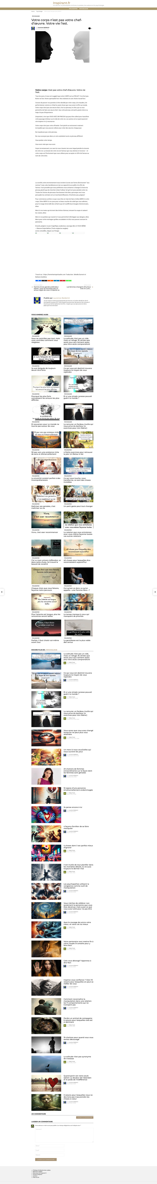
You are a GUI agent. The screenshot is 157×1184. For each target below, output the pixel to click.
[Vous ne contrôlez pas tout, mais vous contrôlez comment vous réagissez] (46, 326)
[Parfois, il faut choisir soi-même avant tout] (46, 628)
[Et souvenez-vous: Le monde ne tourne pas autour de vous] (46, 411)
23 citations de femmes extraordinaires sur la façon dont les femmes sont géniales (78, 771)
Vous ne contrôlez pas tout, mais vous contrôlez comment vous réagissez (45, 340)
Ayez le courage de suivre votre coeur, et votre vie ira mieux (77, 923)
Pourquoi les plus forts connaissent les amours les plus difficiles (45, 398)
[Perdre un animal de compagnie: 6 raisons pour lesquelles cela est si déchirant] (46, 1025)
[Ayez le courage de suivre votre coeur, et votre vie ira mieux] (46, 929)
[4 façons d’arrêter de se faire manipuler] (46, 833)
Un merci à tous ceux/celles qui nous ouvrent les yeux (77, 751)
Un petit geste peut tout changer (78, 506)
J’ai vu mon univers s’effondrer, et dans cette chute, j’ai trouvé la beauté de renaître (46, 562)
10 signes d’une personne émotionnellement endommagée (78, 789)
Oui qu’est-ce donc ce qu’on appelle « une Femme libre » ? (77, 589)
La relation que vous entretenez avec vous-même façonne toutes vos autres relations (78, 534)
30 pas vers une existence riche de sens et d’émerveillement (45, 453)
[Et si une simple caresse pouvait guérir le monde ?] (78, 384)
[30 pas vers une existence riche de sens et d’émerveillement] (46, 439)
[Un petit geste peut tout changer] (78, 493)
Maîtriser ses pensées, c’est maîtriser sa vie (43, 507)
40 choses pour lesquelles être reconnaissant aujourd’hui (77, 561)
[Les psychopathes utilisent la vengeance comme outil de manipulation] (46, 891)
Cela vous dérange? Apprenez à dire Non (77, 962)
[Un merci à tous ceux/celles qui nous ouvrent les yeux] (46, 757)
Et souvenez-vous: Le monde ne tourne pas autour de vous (45, 425)
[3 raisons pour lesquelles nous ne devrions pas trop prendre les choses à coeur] (46, 1102)
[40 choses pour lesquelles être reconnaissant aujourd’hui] (78, 548)
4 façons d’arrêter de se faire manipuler (76, 827)
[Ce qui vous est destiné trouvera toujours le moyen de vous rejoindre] (78, 356)
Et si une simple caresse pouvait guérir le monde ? (78, 397)
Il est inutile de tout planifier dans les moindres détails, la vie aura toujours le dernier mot (78, 867)
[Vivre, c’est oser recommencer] (46, 520)
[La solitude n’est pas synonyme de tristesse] (46, 1064)
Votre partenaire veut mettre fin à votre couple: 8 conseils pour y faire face (78, 943)
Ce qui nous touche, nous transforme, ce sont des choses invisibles (77, 480)
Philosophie (73, 8)
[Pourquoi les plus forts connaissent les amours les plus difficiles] (46, 384)
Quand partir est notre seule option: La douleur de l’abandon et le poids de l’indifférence (77, 1078)
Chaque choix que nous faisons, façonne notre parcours (45, 589)
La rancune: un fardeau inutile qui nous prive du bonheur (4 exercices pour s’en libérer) (78, 426)
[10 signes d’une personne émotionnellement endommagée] (46, 795)
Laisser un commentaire (84, 1117)
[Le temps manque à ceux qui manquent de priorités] (78, 602)
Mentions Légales (37, 1171)
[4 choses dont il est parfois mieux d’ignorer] (46, 853)
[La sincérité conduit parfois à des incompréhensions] (46, 465)
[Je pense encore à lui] (46, 814)
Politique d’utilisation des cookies (42, 1170)
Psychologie (83, 8)
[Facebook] (38, 280)
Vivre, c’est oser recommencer (44, 532)
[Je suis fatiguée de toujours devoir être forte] (46, 356)
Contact (35, 1176)
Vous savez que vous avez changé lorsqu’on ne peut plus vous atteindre (78, 732)
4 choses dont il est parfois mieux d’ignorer (78, 846)
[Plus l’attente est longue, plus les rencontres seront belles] (46, 602)
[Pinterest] (62, 280)
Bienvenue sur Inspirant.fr (40, 1173)
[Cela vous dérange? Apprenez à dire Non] (46, 968)
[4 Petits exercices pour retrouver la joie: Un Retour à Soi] (78, 439)
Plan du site (36, 1177)
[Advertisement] (62, 74)
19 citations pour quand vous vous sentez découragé (78, 1038)
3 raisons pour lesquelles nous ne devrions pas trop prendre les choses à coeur (78, 1097)
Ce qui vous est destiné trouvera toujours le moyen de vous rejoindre (78, 370)
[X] (44, 280)
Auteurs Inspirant (37, 1174)
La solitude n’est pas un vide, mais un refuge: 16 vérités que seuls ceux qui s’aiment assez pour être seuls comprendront (77, 341)
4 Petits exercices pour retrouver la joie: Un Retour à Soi (78, 453)
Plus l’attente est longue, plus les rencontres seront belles (45, 615)
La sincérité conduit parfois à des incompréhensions (45, 479)
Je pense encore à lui (73, 807)
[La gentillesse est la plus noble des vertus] (78, 628)
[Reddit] (50, 280)
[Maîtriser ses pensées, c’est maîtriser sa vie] (46, 493)
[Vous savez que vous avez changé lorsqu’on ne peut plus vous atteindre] (46, 738)
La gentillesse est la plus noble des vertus (77, 641)
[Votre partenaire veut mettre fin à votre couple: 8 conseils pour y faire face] (46, 949)
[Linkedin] (56, 280)
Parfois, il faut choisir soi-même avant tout (45, 641)
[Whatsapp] (68, 280)
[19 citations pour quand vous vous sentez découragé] (46, 1044)
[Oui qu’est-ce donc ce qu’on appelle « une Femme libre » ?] (78, 575)
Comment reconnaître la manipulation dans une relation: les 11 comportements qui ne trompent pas (78, 1002)
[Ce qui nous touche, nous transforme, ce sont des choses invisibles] (78, 465)
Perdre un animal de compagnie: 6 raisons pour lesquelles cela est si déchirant (78, 1020)
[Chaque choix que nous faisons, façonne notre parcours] (46, 575)
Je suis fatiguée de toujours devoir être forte (43, 369)
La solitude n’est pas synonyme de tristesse (77, 1058)
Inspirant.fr (61, 3)
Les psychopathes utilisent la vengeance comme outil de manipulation (76, 886)
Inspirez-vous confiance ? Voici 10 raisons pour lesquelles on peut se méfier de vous (78, 982)
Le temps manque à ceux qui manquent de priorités (76, 615)
